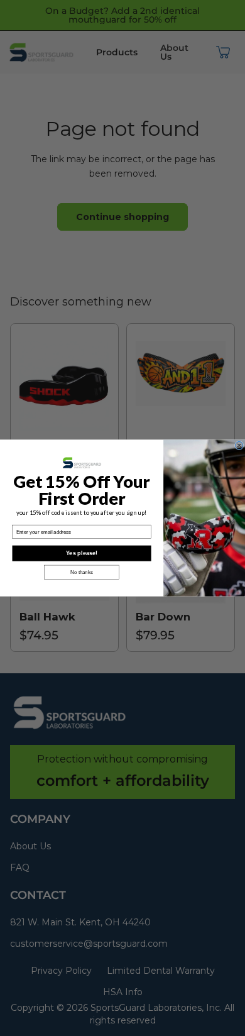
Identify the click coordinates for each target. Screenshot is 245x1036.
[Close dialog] (238, 445)
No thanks (81, 572)
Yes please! (82, 553)
